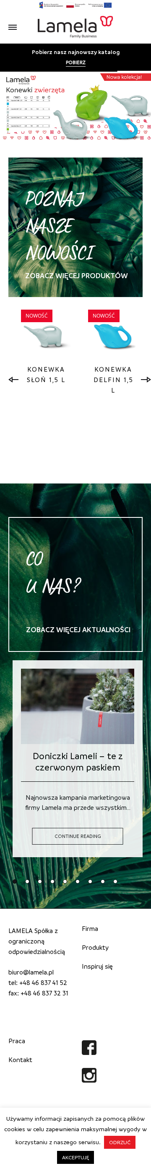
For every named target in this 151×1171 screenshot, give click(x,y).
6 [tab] (77, 880)
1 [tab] (14, 880)
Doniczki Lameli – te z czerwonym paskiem (78, 761)
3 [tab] (39, 880)
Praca (16, 1041)
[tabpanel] (46, 348)
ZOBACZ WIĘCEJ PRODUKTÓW (76, 275)
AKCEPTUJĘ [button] (75, 1157)
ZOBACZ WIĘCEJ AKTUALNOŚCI (78, 629)
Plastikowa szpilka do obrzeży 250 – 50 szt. (113, 400)
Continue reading (78, 836)
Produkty (95, 947)
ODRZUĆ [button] (119, 1142)
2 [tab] (26, 880)
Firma (90, 928)
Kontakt (20, 1059)
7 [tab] (89, 880)
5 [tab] (64, 880)
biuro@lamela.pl (31, 972)
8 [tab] (102, 880)
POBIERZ (76, 62)
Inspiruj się (97, 966)
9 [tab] (114, 880)
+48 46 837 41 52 (43, 982)
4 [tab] (51, 880)
